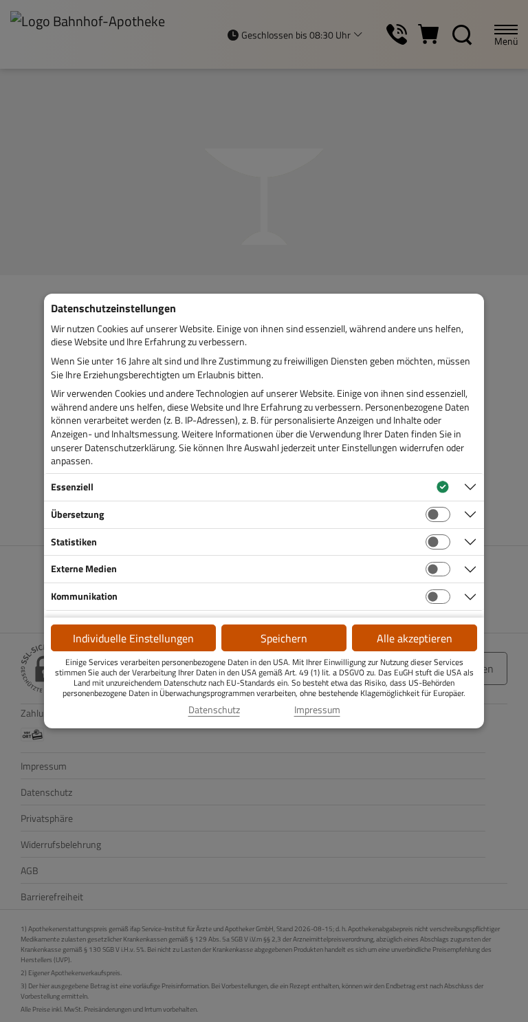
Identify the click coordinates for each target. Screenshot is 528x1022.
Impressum (317, 710)
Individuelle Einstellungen (133, 638)
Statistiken (74, 541)
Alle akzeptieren (414, 638)
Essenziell (72, 486)
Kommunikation (84, 596)
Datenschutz (214, 710)
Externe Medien (84, 568)
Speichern (284, 638)
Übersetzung (77, 514)
